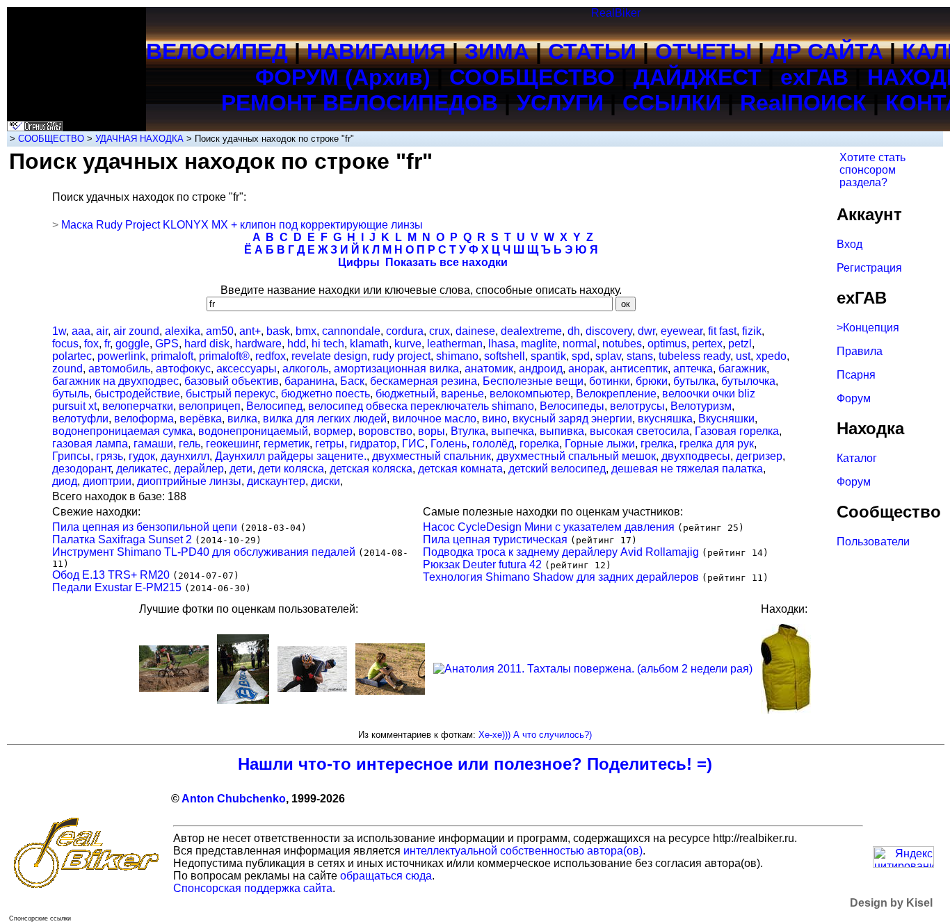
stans (640, 356)
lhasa (501, 343)
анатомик (489, 368)
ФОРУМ (297, 77)
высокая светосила (639, 431)
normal (580, 343)
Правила (860, 351)
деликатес (142, 469)
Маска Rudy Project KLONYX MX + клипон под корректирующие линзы (242, 225)
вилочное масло (434, 418)
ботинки (609, 381)
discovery (609, 331)
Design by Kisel (891, 903)
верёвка (200, 418)
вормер (333, 431)
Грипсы (71, 456)
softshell (504, 356)
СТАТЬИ (592, 51)
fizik (752, 331)
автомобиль (119, 368)
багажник (742, 368)
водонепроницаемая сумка (122, 431)
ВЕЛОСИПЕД (217, 51)
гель (189, 443)
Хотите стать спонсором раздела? (872, 169)
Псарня (856, 375)
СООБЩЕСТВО (532, 77)
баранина (309, 381)
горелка (539, 443)
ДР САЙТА (827, 51)
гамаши (153, 443)
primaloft (172, 356)
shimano (457, 356)
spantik (548, 356)
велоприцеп (210, 406)
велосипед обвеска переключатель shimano (421, 406)
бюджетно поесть (325, 393)
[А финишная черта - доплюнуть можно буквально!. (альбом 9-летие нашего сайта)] (243, 700)
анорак (586, 368)
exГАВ (814, 77)
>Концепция (868, 327)
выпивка (562, 431)
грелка (657, 443)
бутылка (694, 381)
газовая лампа (90, 443)
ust (743, 356)
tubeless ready (694, 356)
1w (59, 331)
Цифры (359, 262)
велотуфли (80, 418)
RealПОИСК (803, 102)
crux (439, 331)
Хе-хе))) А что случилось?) (535, 734)
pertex (707, 343)
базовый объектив (231, 381)
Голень (448, 443)
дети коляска (291, 469)
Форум (854, 398)
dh (573, 331)
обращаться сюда (386, 876)
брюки (652, 381)
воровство (385, 431)
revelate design (329, 356)
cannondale (351, 331)
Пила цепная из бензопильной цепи (144, 527)
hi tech (328, 343)
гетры (329, 443)
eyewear (681, 331)
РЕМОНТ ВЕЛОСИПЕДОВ (359, 102)
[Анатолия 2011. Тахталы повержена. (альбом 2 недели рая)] (592, 669)
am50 (220, 331)
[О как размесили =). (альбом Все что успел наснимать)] (174, 688)
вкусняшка (665, 418)
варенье (462, 393)
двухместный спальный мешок (576, 456)
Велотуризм (701, 406)
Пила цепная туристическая (495, 539)
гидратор (373, 443)
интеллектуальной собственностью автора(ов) (523, 851)
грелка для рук (716, 443)
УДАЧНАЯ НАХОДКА (139, 138)
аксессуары (246, 368)
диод (64, 481)
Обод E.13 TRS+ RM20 (111, 575)
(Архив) (387, 77)
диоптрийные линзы (189, 481)
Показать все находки (446, 262)
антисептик (639, 368)
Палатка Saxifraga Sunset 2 (122, 539)
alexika (182, 331)
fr (107, 343)
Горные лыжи (600, 443)
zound (67, 368)
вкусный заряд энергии (572, 418)
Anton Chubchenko (234, 799)
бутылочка (748, 381)
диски (325, 481)
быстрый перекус (230, 393)
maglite (539, 343)
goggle (132, 343)
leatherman (455, 343)
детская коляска (371, 469)
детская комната (460, 469)
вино (494, 418)
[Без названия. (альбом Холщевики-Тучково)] (390, 691)
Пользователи (873, 541)
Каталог (857, 458)
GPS (167, 343)
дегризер (759, 456)
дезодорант (81, 469)
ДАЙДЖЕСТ (698, 77)
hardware (258, 343)
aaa (81, 331)
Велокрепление (616, 393)
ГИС (413, 443)
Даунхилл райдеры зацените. (291, 456)
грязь (109, 456)
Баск (352, 381)
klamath (369, 343)
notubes (622, 343)
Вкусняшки (726, 418)
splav (608, 356)
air (102, 331)
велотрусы (637, 406)
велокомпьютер (530, 393)
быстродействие (137, 393)
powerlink (121, 356)
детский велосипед (557, 469)
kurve (407, 343)
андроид (541, 368)
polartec (72, 356)
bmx (306, 331)
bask (278, 331)
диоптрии (107, 481)
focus (65, 343)
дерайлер (199, 469)
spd (581, 356)
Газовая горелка (737, 431)
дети (241, 469)
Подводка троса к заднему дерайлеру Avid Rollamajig (561, 552)
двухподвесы (695, 456)
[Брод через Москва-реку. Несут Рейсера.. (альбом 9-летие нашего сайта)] (312, 688)
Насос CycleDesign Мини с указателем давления (549, 527)
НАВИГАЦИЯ (376, 51)
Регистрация (869, 268)
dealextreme (531, 331)
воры (431, 431)
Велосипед (274, 406)
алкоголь (305, 368)
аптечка (693, 368)
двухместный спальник (431, 456)
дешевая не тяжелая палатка (687, 469)
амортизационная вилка (396, 368)
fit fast (722, 331)
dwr (646, 331)
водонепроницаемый (253, 431)
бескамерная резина (423, 381)
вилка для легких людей (325, 418)
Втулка (468, 431)
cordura (405, 331)
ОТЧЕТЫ (703, 51)
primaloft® (224, 356)
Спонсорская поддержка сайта (252, 888)
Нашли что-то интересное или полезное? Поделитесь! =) (475, 763)
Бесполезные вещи (533, 381)
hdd (296, 343)
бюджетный (405, 393)
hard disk (207, 343)
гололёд (493, 443)
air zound (136, 331)
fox (91, 343)
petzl (740, 343)
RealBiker (616, 13)
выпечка (512, 431)
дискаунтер (276, 481)
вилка (242, 418)
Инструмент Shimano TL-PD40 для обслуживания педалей (203, 552)
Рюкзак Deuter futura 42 (482, 564)
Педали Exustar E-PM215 (117, 587)
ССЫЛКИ (671, 102)
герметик (286, 443)
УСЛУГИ (560, 102)
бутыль (70, 393)
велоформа (144, 418)
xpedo (771, 356)
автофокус (183, 368)
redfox (270, 356)
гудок (142, 456)
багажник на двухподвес (115, 381)
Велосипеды (572, 406)
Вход (849, 244)
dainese (475, 331)
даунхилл (185, 456)
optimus (666, 343)
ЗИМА (497, 51)
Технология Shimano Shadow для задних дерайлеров (561, 577)
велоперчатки (137, 406)
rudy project (401, 356)
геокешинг (232, 443)
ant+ (250, 331)
